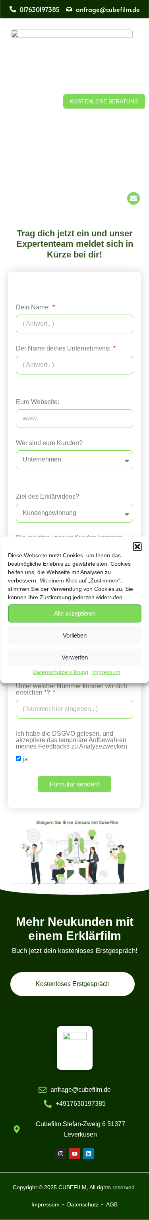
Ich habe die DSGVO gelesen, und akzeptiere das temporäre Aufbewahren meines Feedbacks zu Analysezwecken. (72, 740)
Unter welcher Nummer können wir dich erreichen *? (71, 689)
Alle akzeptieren (74, 613)
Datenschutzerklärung (60, 672)
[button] (137, 547)
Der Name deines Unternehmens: (64, 348)
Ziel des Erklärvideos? (47, 496)
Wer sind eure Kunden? (49, 443)
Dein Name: (33, 307)
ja (25, 759)
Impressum (106, 672)
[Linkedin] (88, 1153)
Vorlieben (75, 635)
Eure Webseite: (37, 402)
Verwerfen (75, 657)
